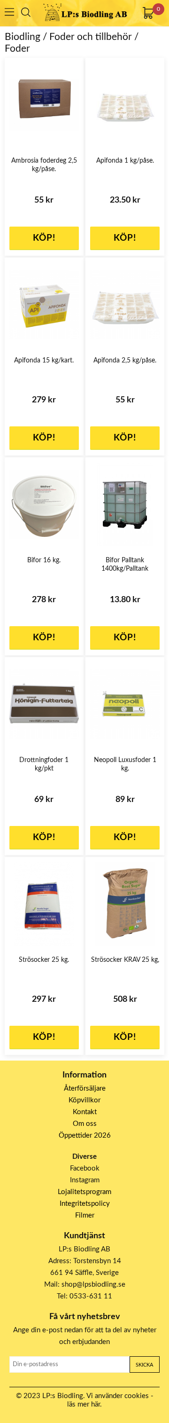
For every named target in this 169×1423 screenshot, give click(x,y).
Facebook (85, 1168)
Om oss (85, 1123)
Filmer (84, 1215)
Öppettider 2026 (85, 1135)
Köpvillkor (84, 1100)
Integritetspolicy (85, 1203)
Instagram (85, 1180)
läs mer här (83, 1404)
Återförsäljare (85, 1088)
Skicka (144, 1365)
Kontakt (85, 1112)
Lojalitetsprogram (84, 1191)
